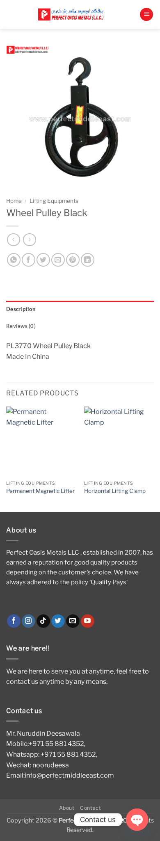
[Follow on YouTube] (87, 621)
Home (14, 200)
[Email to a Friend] (58, 260)
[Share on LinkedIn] (87, 260)
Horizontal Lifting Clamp (115, 491)
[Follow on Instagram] (28, 621)
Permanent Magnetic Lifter (40, 491)
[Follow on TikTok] (43, 621)
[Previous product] (29, 239)
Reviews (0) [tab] (21, 326)
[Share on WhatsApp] (14, 260)
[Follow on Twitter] (58, 621)
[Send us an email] (73, 621)
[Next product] (13, 239)
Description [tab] (20, 309)
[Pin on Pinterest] (73, 260)
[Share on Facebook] (28, 260)
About (67, 808)
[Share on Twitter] (43, 260)
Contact (90, 808)
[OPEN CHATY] (137, 819)
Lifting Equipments (54, 200)
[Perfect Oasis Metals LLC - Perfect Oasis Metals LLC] (72, 14)
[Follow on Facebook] (14, 621)
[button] (146, 14)
